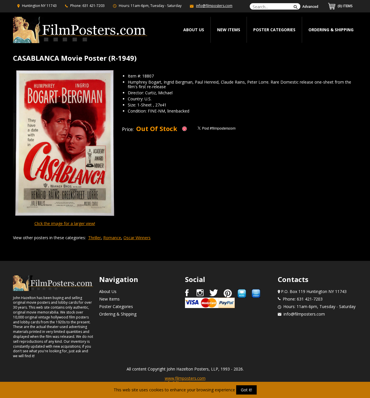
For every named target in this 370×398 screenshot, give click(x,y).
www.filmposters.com (185, 378)
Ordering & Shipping (331, 29)
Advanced (310, 6)
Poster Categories (274, 29)
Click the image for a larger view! (64, 223)
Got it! (246, 390)
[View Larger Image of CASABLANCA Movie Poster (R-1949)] (64, 143)
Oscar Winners (137, 237)
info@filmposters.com (214, 5)
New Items (228, 29)
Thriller (94, 237)
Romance (112, 237)
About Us (107, 291)
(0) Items (345, 5)
